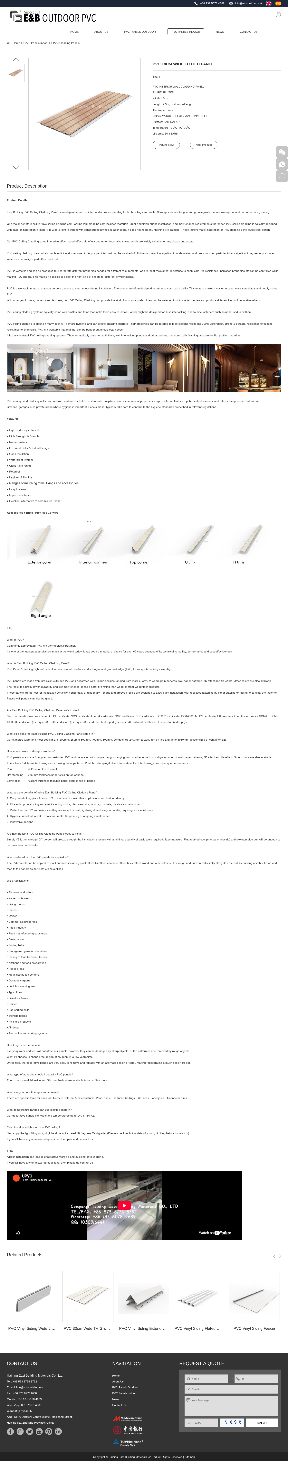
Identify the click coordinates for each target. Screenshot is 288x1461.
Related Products (25, 1254)
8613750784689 (31, 1405)
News (220, 31)
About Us (101, 31)
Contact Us (248, 31)
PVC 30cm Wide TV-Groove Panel (88, 1328)
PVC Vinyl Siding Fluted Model (199, 1328)
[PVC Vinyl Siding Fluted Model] (198, 1296)
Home (74, 31)
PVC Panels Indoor (186, 31)
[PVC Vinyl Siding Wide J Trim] (32, 1296)
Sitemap (190, 1456)
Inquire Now (166, 144)
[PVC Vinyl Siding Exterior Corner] (143, 1296)
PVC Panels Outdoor (140, 31)
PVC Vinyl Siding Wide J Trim (32, 1328)
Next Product (204, 144)
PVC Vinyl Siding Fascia (254, 1328)
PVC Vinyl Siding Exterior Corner (143, 1328)
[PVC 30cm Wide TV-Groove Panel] (87, 1296)
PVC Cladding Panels (66, 42)
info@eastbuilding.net (248, 3)
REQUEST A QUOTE (201, 1363)
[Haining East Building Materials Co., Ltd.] (53, 16)
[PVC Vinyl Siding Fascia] (254, 1296)
